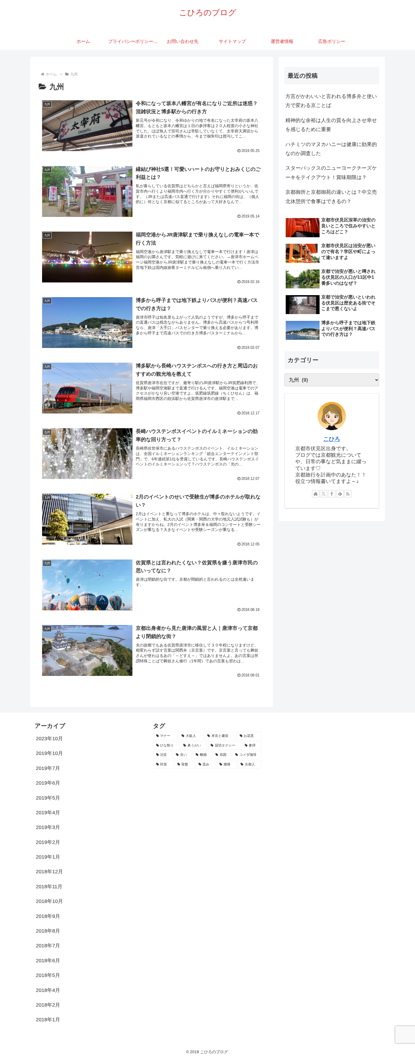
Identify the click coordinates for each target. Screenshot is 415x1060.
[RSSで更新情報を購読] (347, 493)
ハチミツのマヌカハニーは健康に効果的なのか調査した (331, 149)
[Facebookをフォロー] (331, 493)
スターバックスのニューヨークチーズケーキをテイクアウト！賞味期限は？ (331, 172)
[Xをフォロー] (323, 493)
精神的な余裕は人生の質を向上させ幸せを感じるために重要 (331, 124)
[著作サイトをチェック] (315, 493)
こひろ (331, 439)
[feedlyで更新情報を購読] (340, 493)
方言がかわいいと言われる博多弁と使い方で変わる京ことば (331, 100)
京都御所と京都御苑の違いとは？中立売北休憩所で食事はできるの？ (331, 196)
